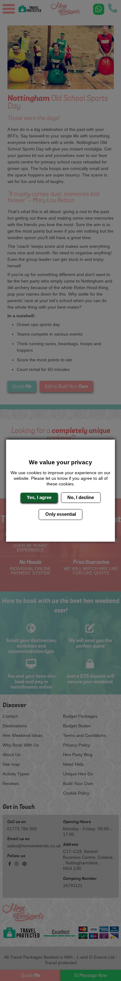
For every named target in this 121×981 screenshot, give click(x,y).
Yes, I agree (39, 497)
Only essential (60, 514)
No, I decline (80, 497)
